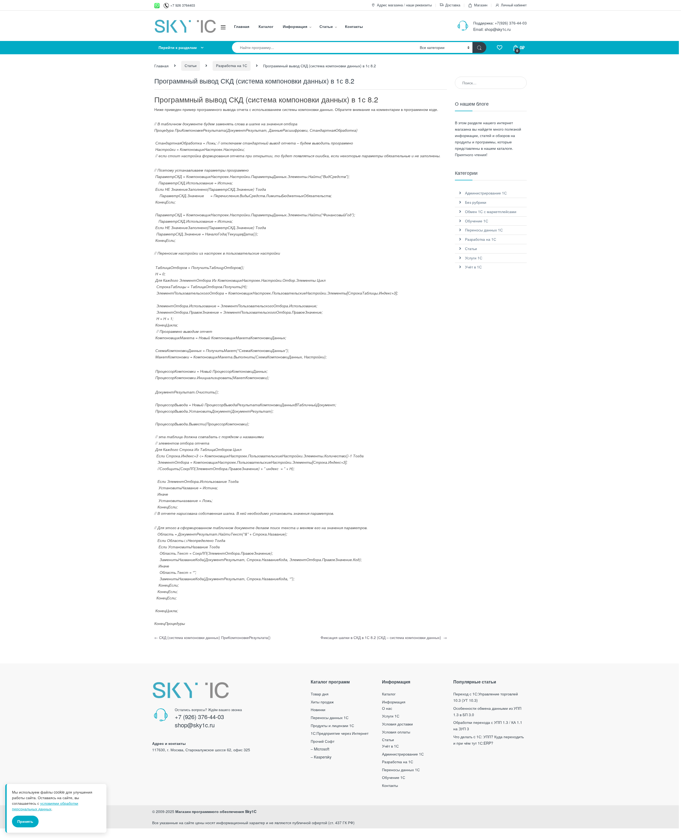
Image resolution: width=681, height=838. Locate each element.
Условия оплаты (396, 732)
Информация (295, 26)
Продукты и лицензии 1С (332, 725)
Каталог (266, 26)
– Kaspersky (321, 757)
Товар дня (320, 693)
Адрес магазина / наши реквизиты (404, 4)
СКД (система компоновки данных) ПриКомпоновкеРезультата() (212, 637)
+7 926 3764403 (182, 5)
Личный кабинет (514, 4)
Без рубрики (475, 202)
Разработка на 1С (231, 65)
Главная (241, 26)
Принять (25, 821)
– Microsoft (320, 749)
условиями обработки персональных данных (45, 805)
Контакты (354, 26)
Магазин (480, 4)
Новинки (318, 709)
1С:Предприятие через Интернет (339, 733)
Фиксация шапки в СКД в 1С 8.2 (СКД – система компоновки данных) (384, 637)
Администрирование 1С (486, 193)
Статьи (326, 26)
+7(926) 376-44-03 (511, 23)
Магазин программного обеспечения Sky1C (215, 811)
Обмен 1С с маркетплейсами (490, 211)
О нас (387, 708)
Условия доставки (397, 724)
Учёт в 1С (473, 266)
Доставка (452, 4)
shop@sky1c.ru (498, 29)
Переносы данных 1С (484, 230)
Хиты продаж (322, 701)
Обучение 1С (476, 220)
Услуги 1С (473, 257)
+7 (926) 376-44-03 (199, 716)
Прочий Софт (322, 741)
